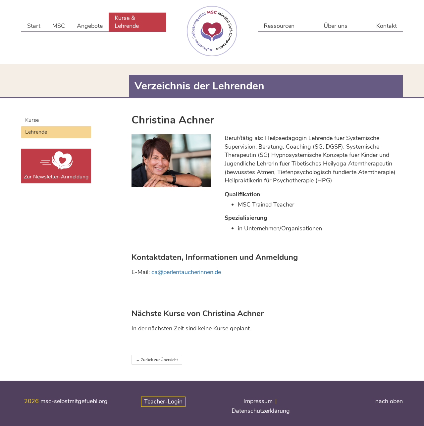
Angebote (90, 26)
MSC (58, 26)
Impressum (258, 401)
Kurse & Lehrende (127, 22)
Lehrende (36, 132)
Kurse (32, 120)
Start (33, 26)
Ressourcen (279, 26)
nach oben (389, 401)
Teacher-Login (163, 401)
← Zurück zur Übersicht (157, 359)
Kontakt (386, 26)
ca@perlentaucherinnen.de (186, 272)
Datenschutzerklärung (261, 411)
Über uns (335, 26)
